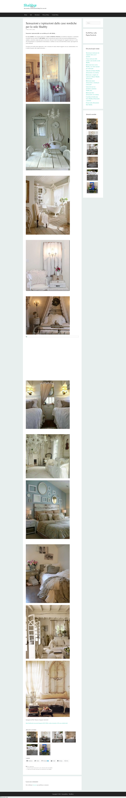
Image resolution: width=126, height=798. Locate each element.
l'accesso (35, 785)
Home (25, 15)
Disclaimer (37, 15)
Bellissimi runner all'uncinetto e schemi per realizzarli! (92, 82)
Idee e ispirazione (30, 766)
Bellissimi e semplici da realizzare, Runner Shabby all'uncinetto (93, 76)
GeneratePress (65, 794)
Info (31, 15)
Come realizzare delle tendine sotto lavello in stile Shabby (93, 60)
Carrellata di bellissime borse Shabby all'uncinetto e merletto (93, 98)
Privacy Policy (46, 15)
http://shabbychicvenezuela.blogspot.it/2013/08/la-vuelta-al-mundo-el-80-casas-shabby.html (47, 723)
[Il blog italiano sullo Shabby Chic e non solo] (36, 6)
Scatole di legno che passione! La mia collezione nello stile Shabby (39, 767)
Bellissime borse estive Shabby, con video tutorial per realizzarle (92, 66)
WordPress (71, 794)
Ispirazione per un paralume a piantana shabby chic (91, 88)
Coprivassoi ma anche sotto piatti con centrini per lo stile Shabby (39, 769)
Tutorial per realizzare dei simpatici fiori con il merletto (92, 54)
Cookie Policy (55, 15)
